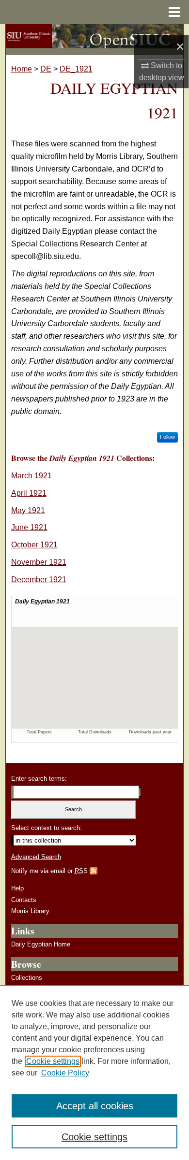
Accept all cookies (94, 1106)
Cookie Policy (65, 1073)
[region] (94, 1072)
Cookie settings (52, 1061)
